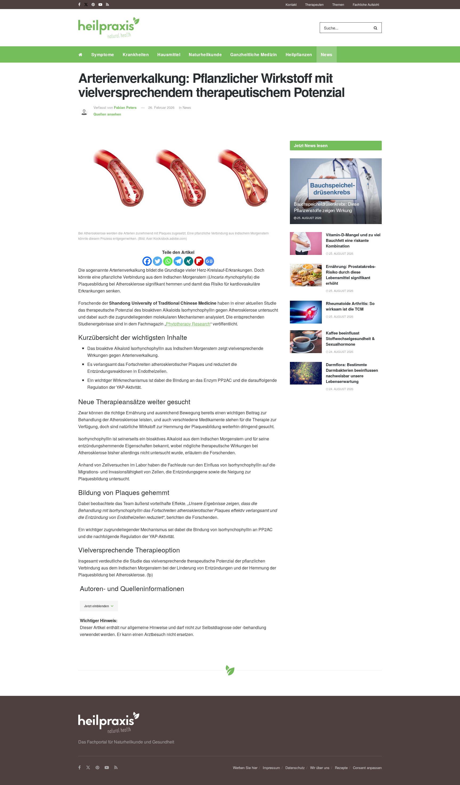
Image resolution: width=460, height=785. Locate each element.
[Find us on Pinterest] (93, 4)
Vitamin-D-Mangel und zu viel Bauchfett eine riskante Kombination (353, 240)
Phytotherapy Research (188, 324)
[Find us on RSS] (107, 4)
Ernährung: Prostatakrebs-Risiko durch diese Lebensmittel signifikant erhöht (351, 274)
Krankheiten (136, 54)
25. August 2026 (308, 218)
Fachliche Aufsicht (366, 4)
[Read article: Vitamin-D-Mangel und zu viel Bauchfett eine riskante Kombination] (306, 243)
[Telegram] (178, 261)
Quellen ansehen (107, 114)
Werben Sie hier (245, 767)
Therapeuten (314, 4)
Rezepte (341, 767)
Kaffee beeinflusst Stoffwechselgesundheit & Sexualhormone (350, 338)
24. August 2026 (340, 351)
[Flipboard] (199, 261)
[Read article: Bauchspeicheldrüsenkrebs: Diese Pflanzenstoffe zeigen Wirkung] (336, 191)
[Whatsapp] (167, 261)
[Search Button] (376, 27)
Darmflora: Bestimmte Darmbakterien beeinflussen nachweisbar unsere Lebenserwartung (352, 373)
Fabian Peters (125, 107)
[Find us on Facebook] (79, 4)
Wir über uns (320, 767)
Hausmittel (168, 54)
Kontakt (291, 4)
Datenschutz (295, 767)
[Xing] (188, 261)
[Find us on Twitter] (86, 4)
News (326, 54)
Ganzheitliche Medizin (253, 54)
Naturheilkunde (205, 54)
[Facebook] (147, 261)
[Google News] (209, 261)
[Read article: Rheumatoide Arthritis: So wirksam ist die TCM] (306, 312)
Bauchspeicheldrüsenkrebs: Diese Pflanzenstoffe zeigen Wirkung (326, 206)
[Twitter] (157, 261)
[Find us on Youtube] (100, 4)
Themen (338, 4)
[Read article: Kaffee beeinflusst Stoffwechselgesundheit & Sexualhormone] (306, 341)
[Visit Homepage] (108, 27)
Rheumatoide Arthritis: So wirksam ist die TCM (350, 306)
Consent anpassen (367, 767)
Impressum (271, 767)
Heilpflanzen (299, 54)
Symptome (102, 54)
